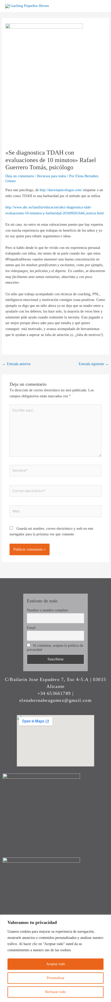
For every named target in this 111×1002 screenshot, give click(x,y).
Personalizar (56, 978)
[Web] (56, 512)
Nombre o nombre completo (47, 610)
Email (31, 628)
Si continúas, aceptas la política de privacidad (55, 648)
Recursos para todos (51, 176)
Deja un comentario (19, 176)
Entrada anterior (16, 364)
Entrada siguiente (94, 364)
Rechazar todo (55, 992)
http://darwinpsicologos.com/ (61, 190)
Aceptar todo (55, 964)
